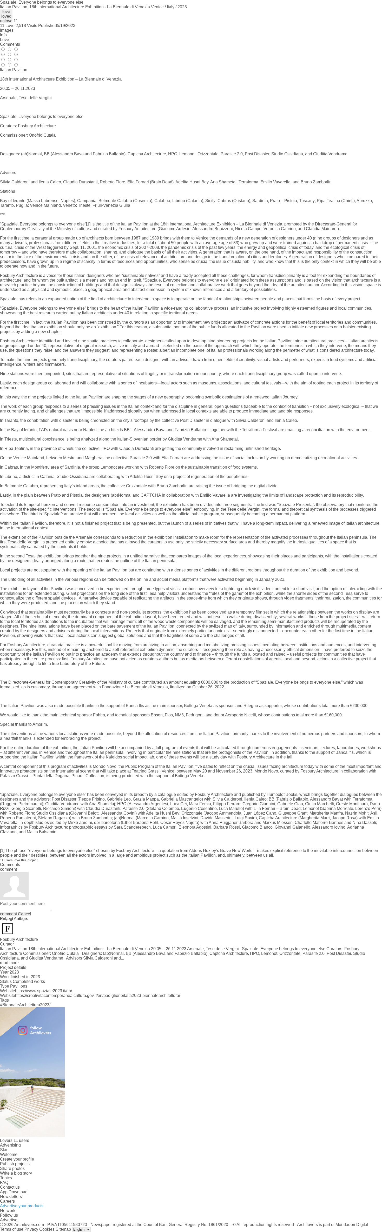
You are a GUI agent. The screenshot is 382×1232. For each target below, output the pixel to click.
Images (7, 30)
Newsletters (11, 1196)
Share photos (12, 1168)
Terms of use (11, 1229)
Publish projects (15, 1164)
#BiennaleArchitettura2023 (24, 1005)
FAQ (4, 1182)
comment (8, 914)
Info (3, 35)
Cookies (47, 1229)
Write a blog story (16, 1173)
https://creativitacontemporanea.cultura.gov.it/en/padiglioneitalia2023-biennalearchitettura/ (97, 995)
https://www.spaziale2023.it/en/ (43, 991)
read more (9, 963)
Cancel (24, 914)
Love (4, 39)
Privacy (31, 1229)
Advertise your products (21, 1206)
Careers (7, 1201)
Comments (10, 44)
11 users (21, 1140)
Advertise (8, 1220)
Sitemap (63, 1229)
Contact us (10, 1187)
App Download (14, 1192)
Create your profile (17, 1159)
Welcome (8, 1154)
